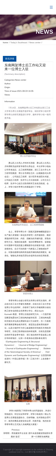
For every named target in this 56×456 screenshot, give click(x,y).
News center (20, 80)
